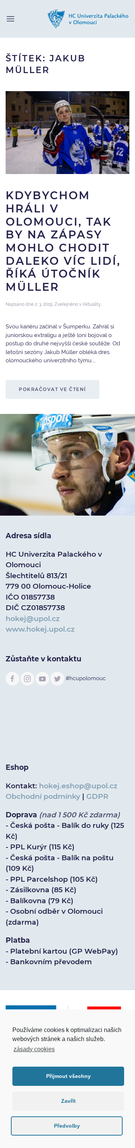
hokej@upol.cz (33, 618)
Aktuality (91, 304)
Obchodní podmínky (43, 796)
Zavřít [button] (68, 1101)
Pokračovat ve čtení (52, 389)
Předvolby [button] (67, 1126)
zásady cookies (34, 1049)
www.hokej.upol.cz (40, 629)
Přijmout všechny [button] (68, 1076)
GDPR (97, 796)
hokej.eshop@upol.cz (78, 786)
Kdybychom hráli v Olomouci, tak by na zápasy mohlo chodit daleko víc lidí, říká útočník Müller (63, 241)
